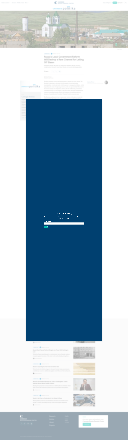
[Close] (101, 100)
